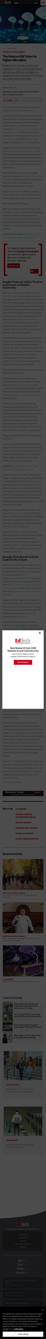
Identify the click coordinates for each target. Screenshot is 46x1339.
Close (40, 633)
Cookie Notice (18, 1329)
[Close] (43, 1310)
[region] (23, 1322)
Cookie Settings (23, 1334)
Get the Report (23, 662)
